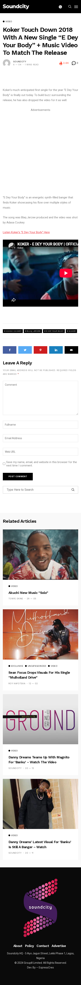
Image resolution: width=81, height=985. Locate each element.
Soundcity (19, 61)
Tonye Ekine (15, 598)
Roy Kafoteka (16, 683)
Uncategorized (37, 666)
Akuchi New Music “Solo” (28, 593)
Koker (72, 331)
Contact (43, 946)
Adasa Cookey (13, 331)
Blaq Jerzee (33, 331)
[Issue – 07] (40, 908)
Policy (29, 946)
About (17, 946)
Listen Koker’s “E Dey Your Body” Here (26, 232)
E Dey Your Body (55, 331)
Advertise (59, 946)
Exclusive (17, 666)
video (8, 22)
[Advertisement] (40, 153)
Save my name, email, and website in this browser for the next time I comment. (41, 463)
